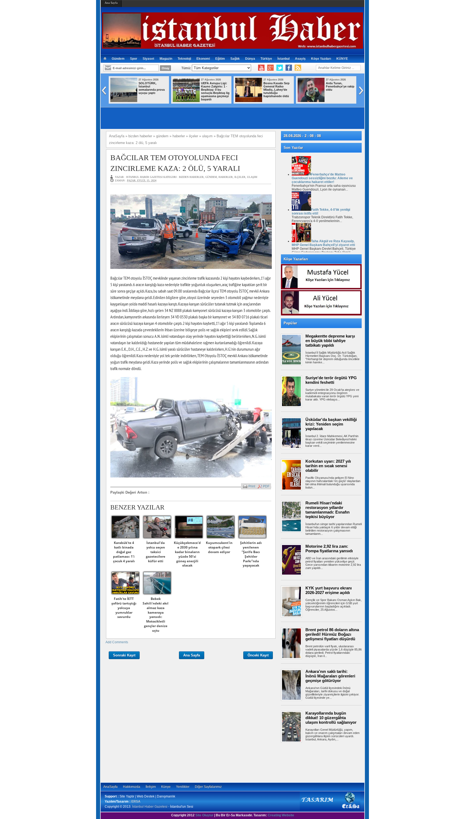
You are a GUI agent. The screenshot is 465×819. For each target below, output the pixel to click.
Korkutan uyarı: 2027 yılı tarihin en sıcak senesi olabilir (328, 466)
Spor (133, 59)
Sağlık (235, 59)
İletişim (151, 787)
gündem (211, 176)
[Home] (105, 59)
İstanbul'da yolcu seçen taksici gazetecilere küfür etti (155, 551)
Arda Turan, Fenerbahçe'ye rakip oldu (340, 86)
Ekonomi (203, 59)
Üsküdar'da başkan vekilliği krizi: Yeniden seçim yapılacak (331, 424)
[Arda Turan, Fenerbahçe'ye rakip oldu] (311, 101)
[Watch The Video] (261, 68)
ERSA (135, 801)
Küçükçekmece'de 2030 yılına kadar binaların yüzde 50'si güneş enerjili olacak (187, 554)
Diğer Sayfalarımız (208, 787)
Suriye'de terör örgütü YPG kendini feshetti (331, 380)
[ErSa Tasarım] (330, 809)
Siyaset (148, 59)
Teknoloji (184, 59)
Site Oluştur (204, 815)
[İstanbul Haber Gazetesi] (232, 46)
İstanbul (283, 59)
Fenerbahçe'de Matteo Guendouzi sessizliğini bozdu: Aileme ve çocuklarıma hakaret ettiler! (322, 178)
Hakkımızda (131, 787)
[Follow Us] (279, 68)
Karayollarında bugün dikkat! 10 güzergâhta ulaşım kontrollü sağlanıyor (331, 718)
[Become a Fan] (289, 68)
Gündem (118, 59)
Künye (166, 787)
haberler (226, 176)
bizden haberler (191, 176)
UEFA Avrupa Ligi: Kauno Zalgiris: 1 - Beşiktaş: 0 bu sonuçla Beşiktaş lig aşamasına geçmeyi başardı (215, 91)
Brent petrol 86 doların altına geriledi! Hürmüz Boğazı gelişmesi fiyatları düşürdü (332, 634)
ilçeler (239, 176)
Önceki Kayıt (258, 655)
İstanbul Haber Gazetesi (149, 807)
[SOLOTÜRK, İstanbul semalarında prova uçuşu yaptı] (123, 101)
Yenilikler (182, 787)
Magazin (166, 59)
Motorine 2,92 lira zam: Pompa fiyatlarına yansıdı (329, 548)
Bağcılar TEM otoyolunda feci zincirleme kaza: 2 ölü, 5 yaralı (175, 162)
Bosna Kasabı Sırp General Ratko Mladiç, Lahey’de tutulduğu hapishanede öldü (276, 90)
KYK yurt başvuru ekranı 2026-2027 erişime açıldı (328, 590)
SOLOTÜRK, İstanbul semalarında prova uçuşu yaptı (152, 88)
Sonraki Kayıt (124, 655)
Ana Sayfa (111, 2)
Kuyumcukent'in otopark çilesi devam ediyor (219, 547)
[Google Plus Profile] (270, 68)
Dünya (250, 59)
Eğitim (220, 59)
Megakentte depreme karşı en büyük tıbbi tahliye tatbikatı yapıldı (330, 340)
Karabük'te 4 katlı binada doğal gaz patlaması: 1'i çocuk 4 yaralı (124, 551)
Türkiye (266, 59)
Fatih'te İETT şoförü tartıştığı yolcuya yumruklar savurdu (123, 607)
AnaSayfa (110, 787)
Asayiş (300, 59)
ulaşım (252, 176)
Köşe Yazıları (321, 59)
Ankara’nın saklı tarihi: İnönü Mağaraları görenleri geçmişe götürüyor (330, 676)
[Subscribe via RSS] (298, 68)
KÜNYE (342, 59)
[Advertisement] (324, 762)
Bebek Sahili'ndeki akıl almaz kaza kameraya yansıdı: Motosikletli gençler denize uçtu (155, 614)
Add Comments (116, 642)
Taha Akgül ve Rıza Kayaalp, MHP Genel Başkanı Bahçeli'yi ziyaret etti (323, 243)
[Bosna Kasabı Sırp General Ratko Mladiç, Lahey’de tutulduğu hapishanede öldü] (248, 101)
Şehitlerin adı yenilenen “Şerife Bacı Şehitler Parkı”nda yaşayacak (251, 554)
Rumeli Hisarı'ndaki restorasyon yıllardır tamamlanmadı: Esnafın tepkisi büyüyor (327, 510)
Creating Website (281, 815)
